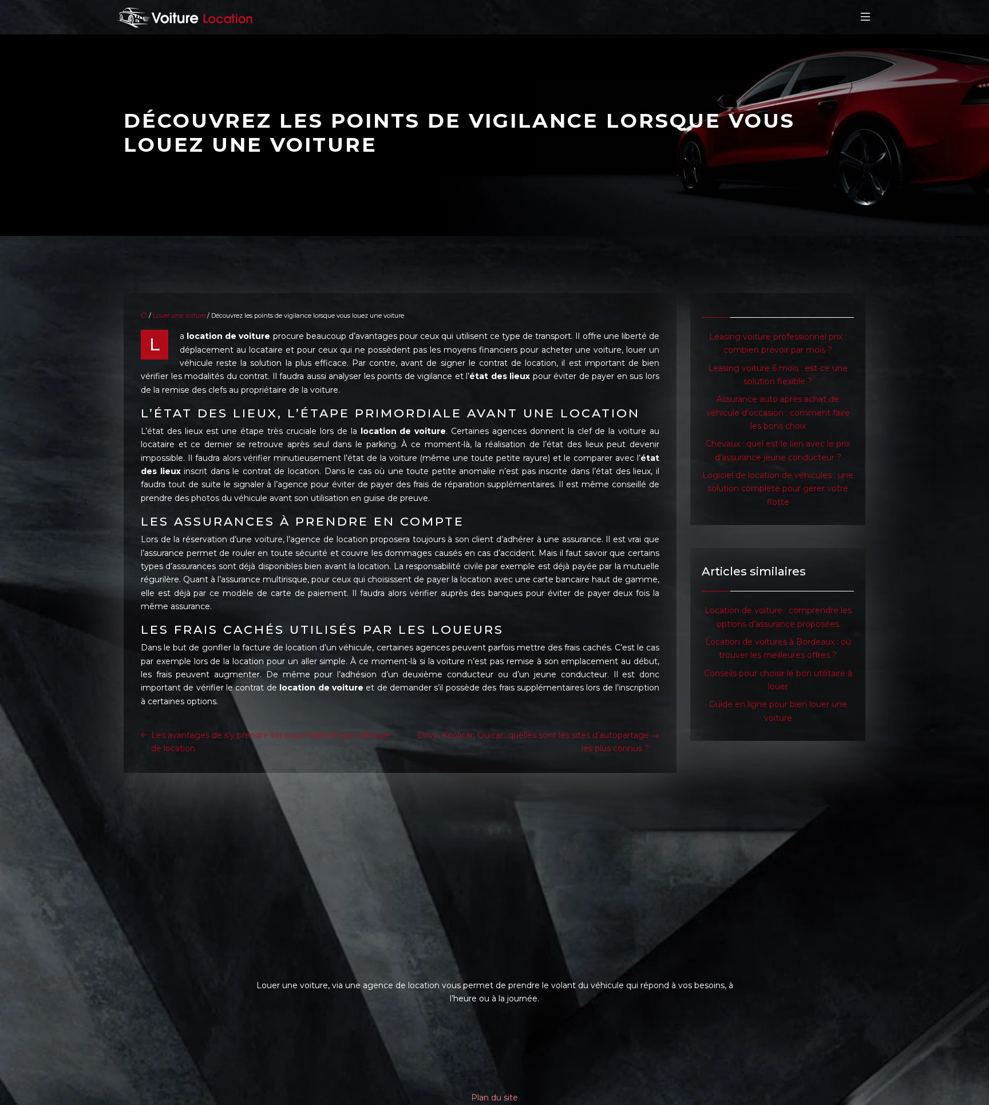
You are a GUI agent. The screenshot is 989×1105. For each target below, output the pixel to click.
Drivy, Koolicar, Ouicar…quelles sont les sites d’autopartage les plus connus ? (533, 741)
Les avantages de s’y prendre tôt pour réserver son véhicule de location (270, 741)
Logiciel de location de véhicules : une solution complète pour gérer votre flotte (777, 488)
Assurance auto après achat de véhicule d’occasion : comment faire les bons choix (778, 412)
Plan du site (494, 1097)
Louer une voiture (179, 315)
